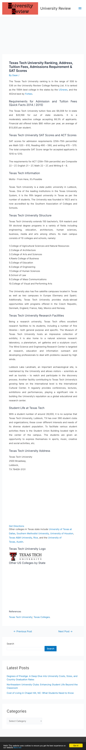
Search (10, 643)
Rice (35, 537)
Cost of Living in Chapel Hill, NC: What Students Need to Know (40, 693)
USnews (63, 89)
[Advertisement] (43, 34)
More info (17, 747)
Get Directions (16, 526)
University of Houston (61, 533)
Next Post (65, 631)
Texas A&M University (20, 537)
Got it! (75, 745)
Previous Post (23, 631)
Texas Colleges (42, 617)
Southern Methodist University (33, 533)
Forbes (28, 93)
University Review (55, 8)
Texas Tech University (20, 617)
